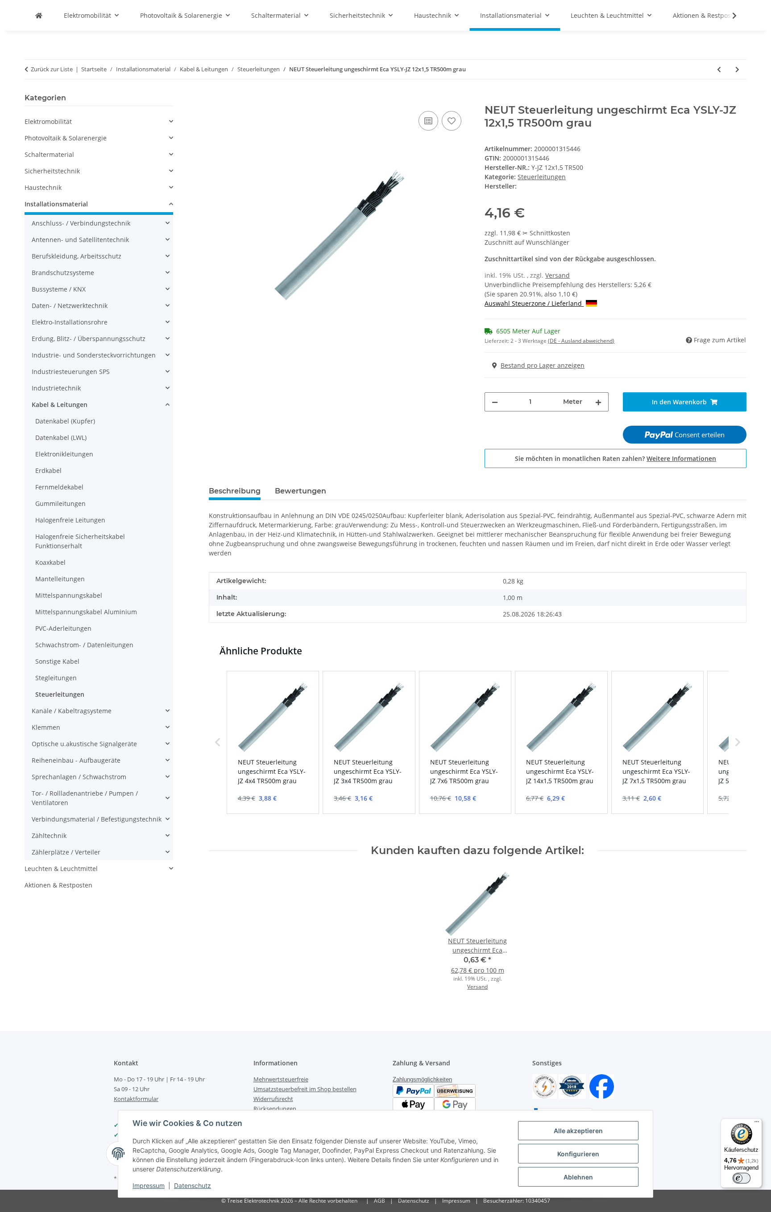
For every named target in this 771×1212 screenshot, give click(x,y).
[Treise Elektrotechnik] (39, 15)
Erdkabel (48, 470)
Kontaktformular (136, 1099)
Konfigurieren (578, 1154)
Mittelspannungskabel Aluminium (86, 612)
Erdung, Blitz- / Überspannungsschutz (88, 338)
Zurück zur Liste (52, 69)
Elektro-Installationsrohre (70, 322)
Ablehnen (578, 1177)
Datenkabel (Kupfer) (65, 421)
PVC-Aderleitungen (63, 628)
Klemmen (46, 727)
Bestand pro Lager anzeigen (542, 365)
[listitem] (273, 742)
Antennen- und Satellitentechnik (80, 239)
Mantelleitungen (60, 579)
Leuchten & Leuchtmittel (61, 868)
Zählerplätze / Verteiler (66, 852)
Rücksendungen (274, 1109)
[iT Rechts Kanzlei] (544, 1085)
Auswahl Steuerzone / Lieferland (534, 303)
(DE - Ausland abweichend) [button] (581, 341)
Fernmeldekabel (59, 487)
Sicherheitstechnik (52, 171)
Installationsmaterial (56, 204)
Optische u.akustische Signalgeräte (84, 744)
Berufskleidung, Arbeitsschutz (76, 256)
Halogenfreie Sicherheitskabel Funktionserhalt (80, 541)
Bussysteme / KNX (59, 289)
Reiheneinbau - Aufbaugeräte (76, 760)
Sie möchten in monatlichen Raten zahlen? (615, 458)
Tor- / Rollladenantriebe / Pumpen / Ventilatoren (85, 798)
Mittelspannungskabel (68, 595)
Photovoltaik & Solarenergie (66, 138)
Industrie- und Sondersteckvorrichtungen (94, 355)
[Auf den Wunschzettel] (451, 121)
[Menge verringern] (495, 402)
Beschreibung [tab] (235, 491)
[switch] (741, 1178)
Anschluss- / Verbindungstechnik (81, 223)
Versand (557, 275)
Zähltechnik (49, 835)
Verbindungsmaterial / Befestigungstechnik (97, 819)
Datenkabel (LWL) (61, 437)
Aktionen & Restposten (58, 885)
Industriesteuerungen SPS (71, 371)
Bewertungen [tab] (300, 491)
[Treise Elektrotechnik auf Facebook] (601, 1085)
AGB (379, 1200)
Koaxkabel (50, 562)
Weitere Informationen (681, 458)
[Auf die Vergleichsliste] (428, 121)
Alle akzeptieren (578, 1130)
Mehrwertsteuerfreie (280, 1079)
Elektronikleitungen (64, 454)
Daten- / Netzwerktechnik (70, 305)
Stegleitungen (56, 678)
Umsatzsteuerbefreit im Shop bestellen (304, 1089)
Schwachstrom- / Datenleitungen (84, 645)
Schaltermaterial (49, 154)
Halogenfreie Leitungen (70, 520)
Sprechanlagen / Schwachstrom (79, 776)
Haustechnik (43, 187)
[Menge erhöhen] (598, 402)
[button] (728, 15)
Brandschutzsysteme (63, 272)
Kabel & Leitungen (59, 404)
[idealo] (572, 1085)
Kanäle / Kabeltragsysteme (72, 711)
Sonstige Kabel (57, 661)
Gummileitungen (60, 503)
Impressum (149, 1185)
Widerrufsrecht (273, 1099)
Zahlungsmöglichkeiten (422, 1079)
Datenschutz (192, 1185)
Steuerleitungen (542, 177)
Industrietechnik (56, 388)
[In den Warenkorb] (216, 99)
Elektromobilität (48, 121)
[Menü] (756, 1123)
